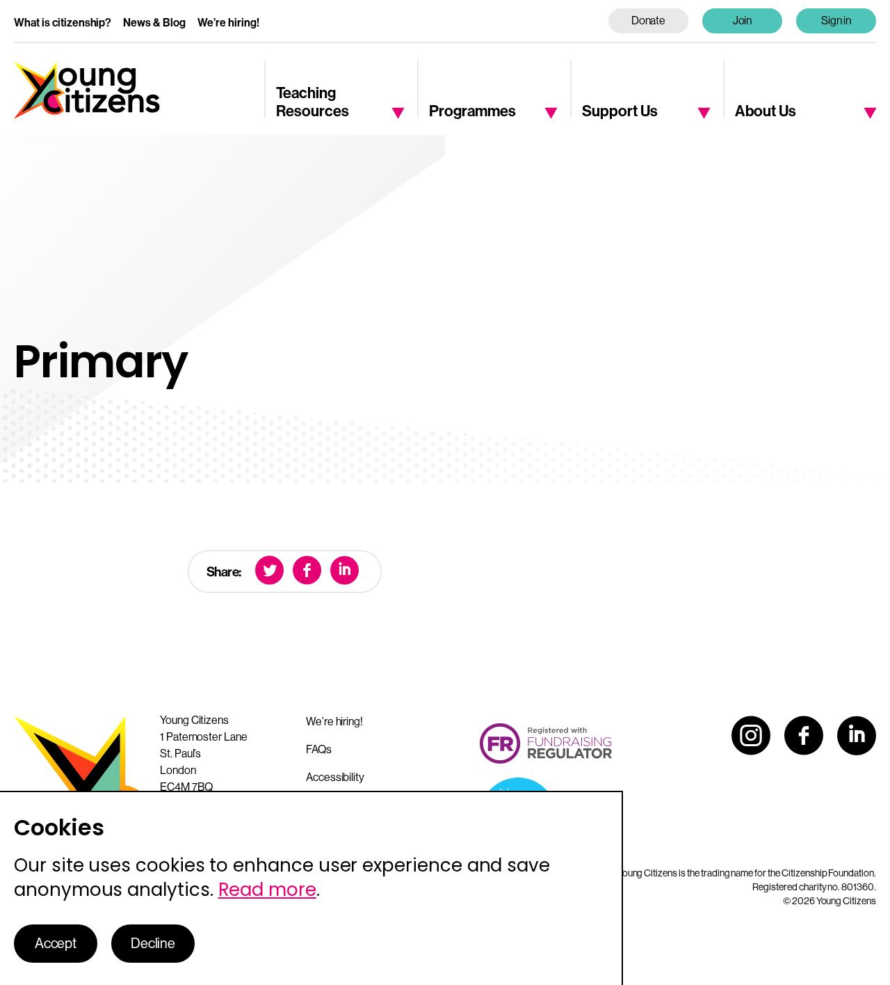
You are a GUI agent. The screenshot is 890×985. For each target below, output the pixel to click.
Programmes (472, 111)
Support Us (620, 111)
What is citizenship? (62, 22)
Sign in (836, 20)
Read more (267, 889)
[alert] (311, 888)
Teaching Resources (312, 102)
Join (742, 20)
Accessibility (335, 777)
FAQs (319, 749)
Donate (648, 20)
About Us (765, 111)
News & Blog (154, 22)
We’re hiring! (228, 22)
